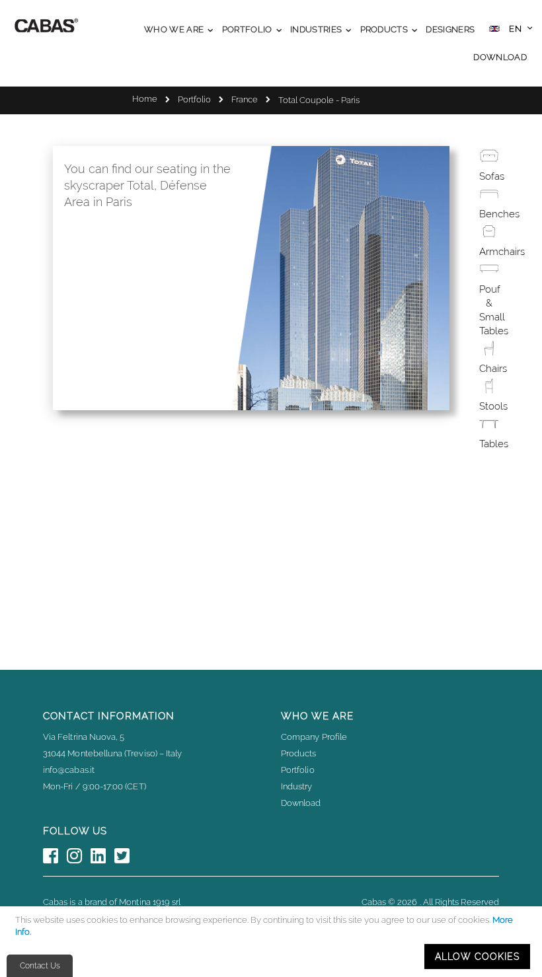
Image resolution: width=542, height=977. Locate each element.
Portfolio (194, 99)
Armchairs (502, 252)
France (244, 99)
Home (144, 99)
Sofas (491, 176)
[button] (510, 30)
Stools (493, 406)
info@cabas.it (69, 770)
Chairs (493, 369)
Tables (493, 444)
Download (301, 803)
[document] (273, 941)
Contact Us (40, 965)
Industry (297, 786)
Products (299, 753)
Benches (499, 214)
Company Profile (314, 737)
